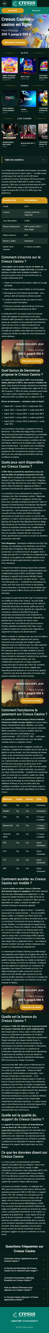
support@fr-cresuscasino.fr (24, 1321)
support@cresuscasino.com (13, 1130)
